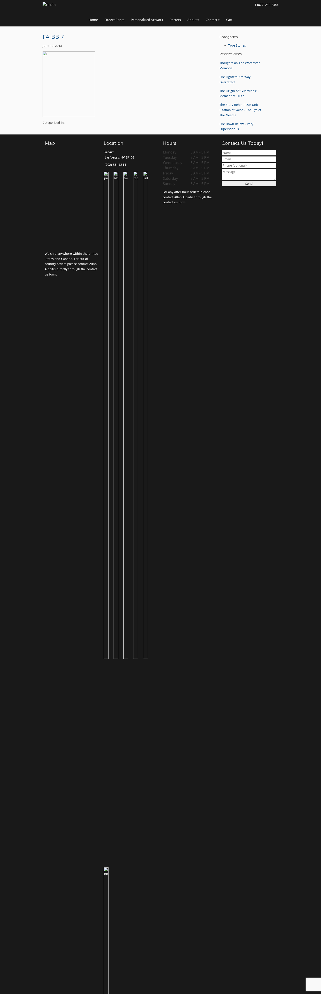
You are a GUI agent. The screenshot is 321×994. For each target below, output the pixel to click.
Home (93, 19)
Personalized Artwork (147, 19)
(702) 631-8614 (115, 164)
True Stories (237, 45)
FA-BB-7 (53, 37)
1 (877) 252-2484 (266, 5)
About (192, 19)
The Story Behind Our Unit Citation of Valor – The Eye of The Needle (240, 110)
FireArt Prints (114, 19)
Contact (211, 19)
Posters (175, 19)
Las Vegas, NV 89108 (119, 157)
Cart (229, 19)
